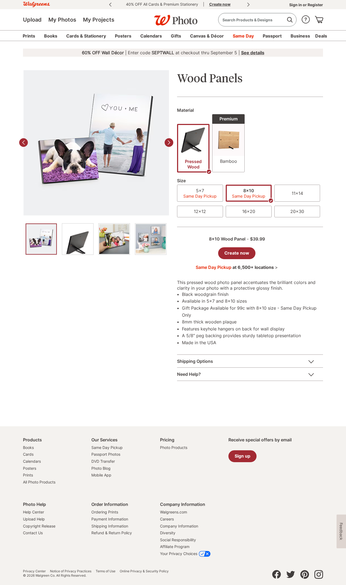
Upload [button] (32, 19)
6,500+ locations (257, 267)
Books (28, 447)
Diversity (167, 532)
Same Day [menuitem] (243, 36)
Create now (236, 253)
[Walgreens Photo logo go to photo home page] (173, 17)
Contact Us (33, 532)
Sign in (296, 4)
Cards (28, 454)
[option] (41, 239)
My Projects (98, 19)
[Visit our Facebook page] (276, 576)
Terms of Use (105, 571)
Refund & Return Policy (111, 532)
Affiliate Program (174, 546)
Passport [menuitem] (272, 36)
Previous (110, 4)
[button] (306, 18)
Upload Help (34, 519)
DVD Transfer (103, 461)
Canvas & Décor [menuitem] (207, 36)
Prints (28, 475)
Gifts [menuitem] (176, 36)
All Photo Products (39, 482)
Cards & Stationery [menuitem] (86, 36)
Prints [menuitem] (29, 36)
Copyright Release (39, 526)
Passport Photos (105, 454)
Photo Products (173, 447)
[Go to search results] (289, 20)
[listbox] (250, 144)
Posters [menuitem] (123, 36)
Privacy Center (34, 571)
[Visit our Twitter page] (290, 576)
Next (248, 4)
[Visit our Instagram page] (318, 576)
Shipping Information (109, 526)
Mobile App (101, 475)
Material (185, 110)
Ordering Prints (104, 512)
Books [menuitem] (50, 36)
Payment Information (109, 519)
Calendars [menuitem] (151, 36)
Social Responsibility (178, 539)
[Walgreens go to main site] (36, 3)
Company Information (179, 526)
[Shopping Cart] (319, 18)
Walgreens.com (173, 512)
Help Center (33, 512)
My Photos (62, 19)
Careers (167, 519)
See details (252, 52)
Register (315, 4)
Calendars (32, 461)
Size (181, 180)
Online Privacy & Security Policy (144, 571)
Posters (29, 468)
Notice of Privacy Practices (70, 571)
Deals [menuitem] (321, 36)
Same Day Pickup (107, 447)
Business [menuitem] (300, 36)
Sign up (242, 456)
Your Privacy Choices (178, 553)
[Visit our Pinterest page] (304, 576)
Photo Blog (101, 468)
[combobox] (257, 19)
